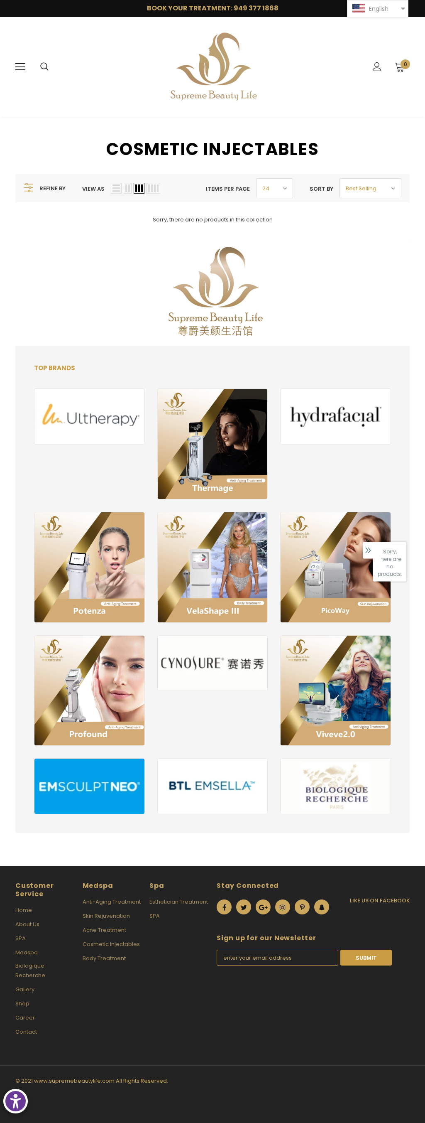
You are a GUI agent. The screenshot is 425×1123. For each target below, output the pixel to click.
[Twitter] (243, 906)
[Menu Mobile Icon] (20, 67)
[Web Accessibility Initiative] (15, 1101)
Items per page (228, 189)
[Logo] (213, 66)
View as (93, 189)
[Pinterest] (302, 906)
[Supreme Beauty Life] (89, 416)
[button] (377, 8)
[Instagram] (282, 906)
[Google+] (263, 906)
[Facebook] (224, 906)
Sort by (321, 189)
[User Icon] (377, 66)
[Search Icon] (44, 67)
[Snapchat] (321, 906)
